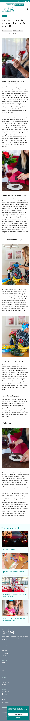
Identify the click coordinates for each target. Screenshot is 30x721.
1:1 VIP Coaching (5, 684)
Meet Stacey (4, 650)
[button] (24, 9)
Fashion (3, 662)
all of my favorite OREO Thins (16, 310)
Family (3, 667)
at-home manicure (12, 374)
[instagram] (18, 1)
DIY (2, 679)
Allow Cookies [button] (18, 714)
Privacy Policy (5, 712)
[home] (8, 9)
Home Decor (4, 673)
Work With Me (5, 653)
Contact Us (4, 655)
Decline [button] (18, 717)
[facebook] (28, 1)
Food (3, 665)
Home (3, 648)
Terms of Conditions (6, 710)
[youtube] (26, 1)
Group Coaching (5, 682)
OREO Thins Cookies (7, 504)
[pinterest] (23, 1)
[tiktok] (21, 1)
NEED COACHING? (19, 4)
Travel (3, 670)
